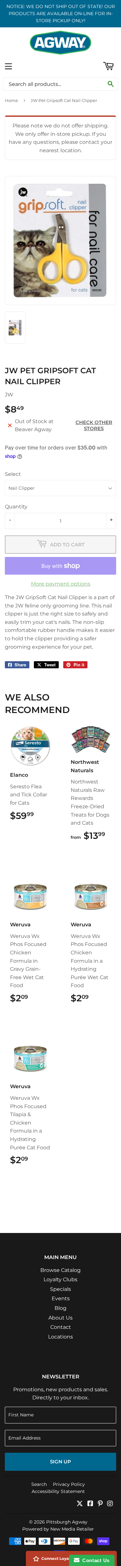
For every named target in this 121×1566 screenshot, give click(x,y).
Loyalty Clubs (60, 1279)
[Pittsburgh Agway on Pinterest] (100, 1504)
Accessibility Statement (58, 1491)
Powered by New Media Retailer (58, 1529)
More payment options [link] (60, 584)
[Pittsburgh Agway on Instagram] (110, 1504)
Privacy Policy (69, 1484)
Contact (60, 1327)
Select (13, 474)
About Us (60, 1318)
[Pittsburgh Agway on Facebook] (90, 1504)
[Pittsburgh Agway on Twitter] (79, 1504)
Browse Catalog (60, 1270)
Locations (60, 1337)
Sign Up (60, 1462)
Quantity (16, 507)
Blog (60, 1308)
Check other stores (94, 425)
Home (11, 100)
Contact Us (94, 1560)
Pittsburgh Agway (66, 1521)
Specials (60, 1289)
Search (39, 1484)
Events (61, 1298)
